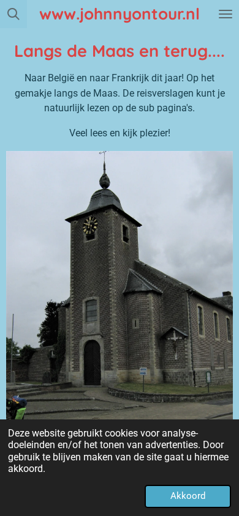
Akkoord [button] (187, 495)
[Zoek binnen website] (13, 14)
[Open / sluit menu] (225, 14)
